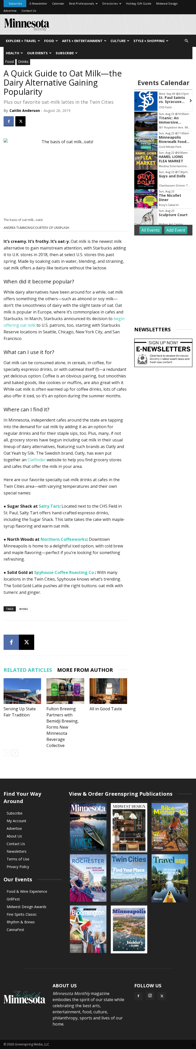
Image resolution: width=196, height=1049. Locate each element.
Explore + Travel (21, 40)
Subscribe (15, 3)
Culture (118, 40)
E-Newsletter (38, 3)
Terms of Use (18, 859)
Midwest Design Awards (26, 906)
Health (12, 53)
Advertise (10, 10)
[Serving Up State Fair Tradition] (22, 691)
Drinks (23, 61)
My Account (16, 820)
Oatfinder (37, 460)
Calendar (58, 3)
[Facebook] (9, 121)
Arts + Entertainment (82, 40)
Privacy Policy (18, 866)
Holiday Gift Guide (138, 3)
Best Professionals (81, 3)
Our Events (37, 53)
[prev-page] (7, 753)
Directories (110, 3)
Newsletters (17, 851)
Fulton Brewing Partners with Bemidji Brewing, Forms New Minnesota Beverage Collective (62, 727)
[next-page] (15, 753)
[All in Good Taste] (108, 691)
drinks (23, 609)
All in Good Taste (106, 709)
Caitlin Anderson (24, 110)
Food (49, 40)
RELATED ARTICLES (28, 669)
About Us (14, 836)
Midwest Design (167, 3)
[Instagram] (150, 996)
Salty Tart (49, 506)
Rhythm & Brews (21, 922)
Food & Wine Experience (27, 891)
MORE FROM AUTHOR (85, 669)
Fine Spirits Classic (22, 914)
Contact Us (28, 10)
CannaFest (15, 929)
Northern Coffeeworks (64, 539)
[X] (20, 121)
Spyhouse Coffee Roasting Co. (64, 572)
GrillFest (13, 899)
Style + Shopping (149, 40)
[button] (186, 40)
